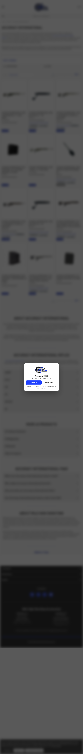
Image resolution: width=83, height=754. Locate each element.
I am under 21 (49, 382)
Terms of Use (53, 386)
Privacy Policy (42, 388)
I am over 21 (33, 382)
